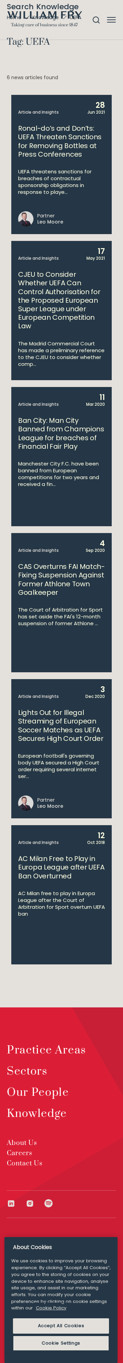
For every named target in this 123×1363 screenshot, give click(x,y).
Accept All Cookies (61, 1325)
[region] (61, 1300)
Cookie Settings (61, 1343)
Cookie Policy (51, 1308)
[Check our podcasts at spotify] (48, 1203)
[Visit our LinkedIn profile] (16, 1203)
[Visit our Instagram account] (35, 1203)
